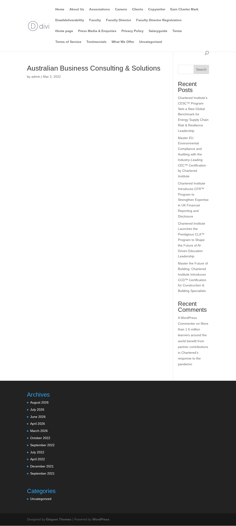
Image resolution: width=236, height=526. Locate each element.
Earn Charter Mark (184, 9)
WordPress (100, 519)
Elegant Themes (58, 519)
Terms (177, 31)
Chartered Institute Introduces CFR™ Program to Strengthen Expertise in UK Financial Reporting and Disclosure (193, 199)
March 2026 (39, 431)
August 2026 (39, 402)
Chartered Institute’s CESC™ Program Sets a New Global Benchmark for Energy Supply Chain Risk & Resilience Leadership (193, 114)
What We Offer (123, 42)
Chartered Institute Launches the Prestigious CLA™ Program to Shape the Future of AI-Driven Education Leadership (191, 240)
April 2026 (37, 423)
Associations (99, 9)
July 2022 (37, 452)
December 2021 (42, 466)
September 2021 (42, 473)
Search (201, 69)
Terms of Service (68, 42)
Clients (137, 9)
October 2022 (40, 438)
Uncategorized (150, 42)
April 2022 (37, 459)
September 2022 (42, 445)
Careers (121, 9)
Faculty (95, 20)
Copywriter (156, 9)
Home (59, 9)
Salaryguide (158, 31)
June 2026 (38, 417)
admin (35, 76)
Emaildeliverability (69, 20)
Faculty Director (118, 20)
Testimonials (96, 42)
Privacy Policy (132, 31)
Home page (64, 31)
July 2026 (37, 409)
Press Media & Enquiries (97, 31)
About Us (76, 9)
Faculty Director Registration (159, 20)
